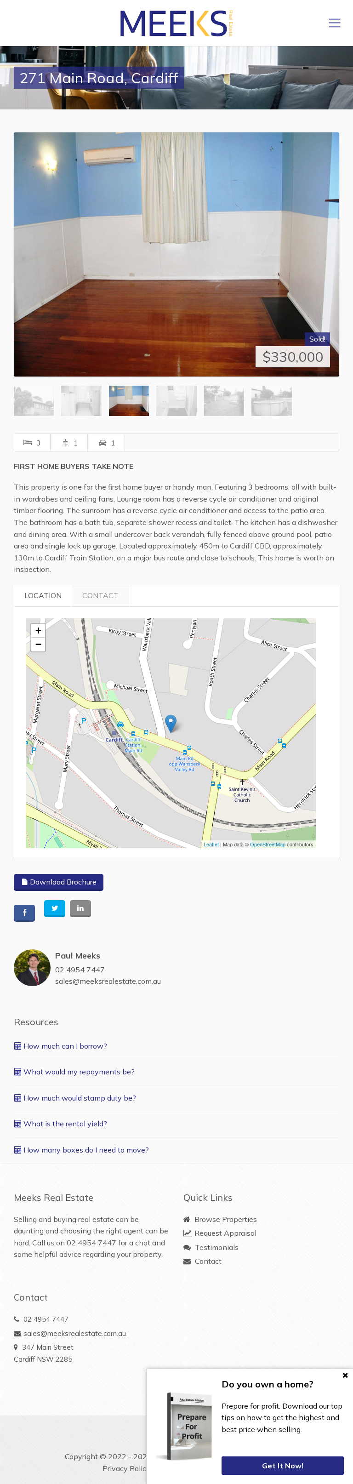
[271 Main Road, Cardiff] (176, 254)
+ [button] (38, 630)
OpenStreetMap (267, 844)
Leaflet (211, 844)
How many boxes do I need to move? (85, 1149)
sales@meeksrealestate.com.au (108, 981)
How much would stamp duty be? (79, 1097)
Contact (207, 1261)
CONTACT (100, 595)
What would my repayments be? (78, 1071)
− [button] (38, 644)
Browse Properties (225, 1219)
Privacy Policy (126, 1468)
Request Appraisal (224, 1233)
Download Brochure (62, 881)
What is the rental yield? (64, 1123)
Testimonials (216, 1247)
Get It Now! (282, 1465)
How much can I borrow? (64, 1045)
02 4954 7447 (80, 969)
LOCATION (43, 595)
